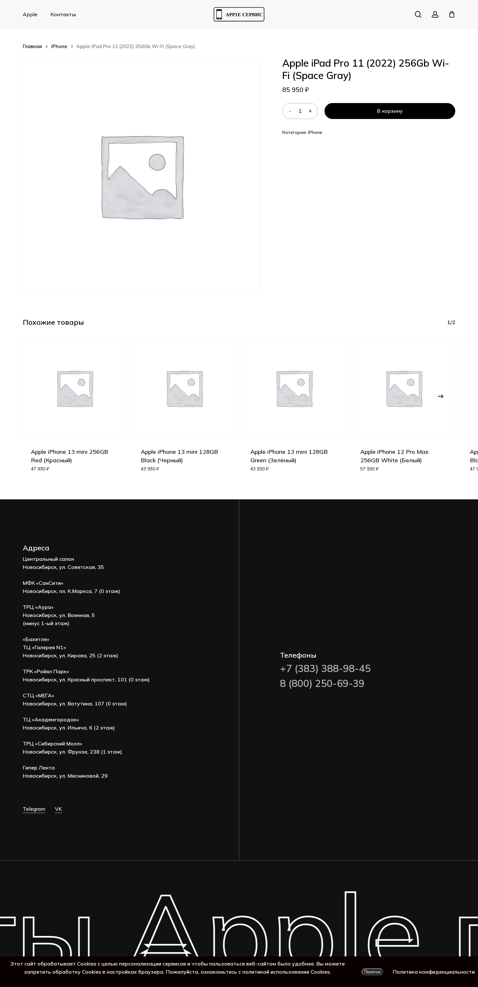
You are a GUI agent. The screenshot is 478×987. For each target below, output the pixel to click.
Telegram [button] (34, 809)
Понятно (372, 971)
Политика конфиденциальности (434, 971)
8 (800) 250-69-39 (322, 683)
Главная (32, 46)
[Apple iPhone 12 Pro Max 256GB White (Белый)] (404, 388)
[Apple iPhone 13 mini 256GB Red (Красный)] (74, 388)
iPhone (59, 46)
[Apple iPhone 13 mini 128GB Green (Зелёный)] (294, 388)
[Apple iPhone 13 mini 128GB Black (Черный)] (184, 388)
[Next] (440, 396)
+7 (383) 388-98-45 (325, 668)
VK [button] (58, 809)
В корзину (390, 111)
